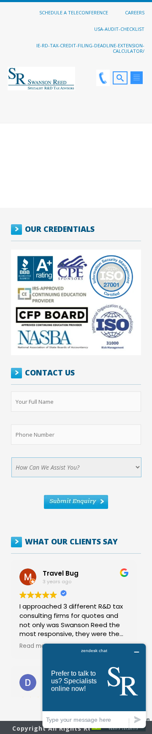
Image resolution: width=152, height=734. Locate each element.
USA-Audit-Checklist (119, 29)
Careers (134, 12)
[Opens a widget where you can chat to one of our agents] (94, 685)
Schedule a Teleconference (73, 12)
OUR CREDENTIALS (60, 229)
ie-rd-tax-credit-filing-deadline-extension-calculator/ (90, 48)
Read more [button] (35, 646)
